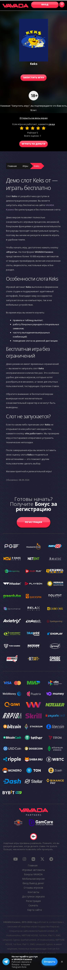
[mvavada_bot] (51, 859)
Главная (12, 166)
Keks (36, 166)
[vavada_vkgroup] (33, 859)
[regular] (33, 128)
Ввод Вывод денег (33, 883)
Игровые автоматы (33, 869)
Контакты (33, 892)
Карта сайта (34, 909)
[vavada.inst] (24, 859)
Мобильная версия (33, 878)
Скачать (33, 905)
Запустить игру (33, 77)
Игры (25, 166)
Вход (44, 4)
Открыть (49, 961)
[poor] (27, 128)
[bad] (22, 128)
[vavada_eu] (42, 859)
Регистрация (33, 522)
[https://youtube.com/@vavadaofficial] (15, 859)
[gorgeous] (44, 128)
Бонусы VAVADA (33, 874)
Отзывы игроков (33, 887)
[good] (38, 128)
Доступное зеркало (33, 896)
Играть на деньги (33, 143)
